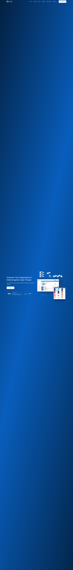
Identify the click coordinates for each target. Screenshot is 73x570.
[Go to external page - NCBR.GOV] (29, 293)
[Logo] (10, 1)
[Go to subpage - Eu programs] (25, 293)
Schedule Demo (62, 1)
